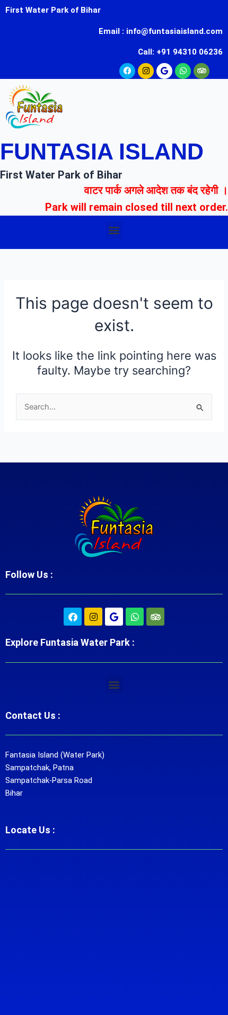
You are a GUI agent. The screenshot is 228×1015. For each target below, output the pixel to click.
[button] (114, 229)
